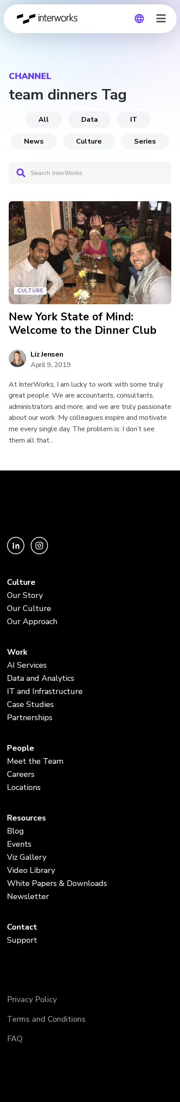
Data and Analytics (40, 678)
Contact (22, 927)
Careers (21, 774)
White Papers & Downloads (57, 883)
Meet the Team (35, 761)
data (89, 119)
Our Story (25, 595)
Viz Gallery (26, 857)
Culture (89, 141)
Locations (24, 787)
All (43, 119)
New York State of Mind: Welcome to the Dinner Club (82, 324)
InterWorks (49, 18)
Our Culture (29, 608)
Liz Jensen (47, 354)
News (34, 141)
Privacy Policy (32, 999)
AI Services (27, 665)
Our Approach (32, 621)
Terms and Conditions (46, 1019)
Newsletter (28, 896)
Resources (26, 818)
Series (145, 141)
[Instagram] (39, 552)
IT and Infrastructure (45, 691)
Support (22, 940)
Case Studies (30, 704)
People (20, 748)
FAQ (15, 1038)
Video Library (31, 870)
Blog (15, 831)
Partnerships (29, 717)
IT (133, 119)
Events (19, 844)
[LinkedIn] (16, 552)
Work (17, 652)
